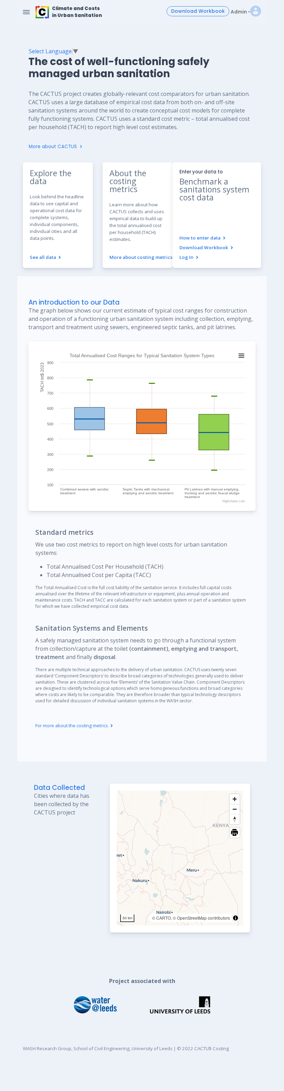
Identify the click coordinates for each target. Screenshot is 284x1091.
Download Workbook (198, 11)
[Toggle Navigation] (26, 12)
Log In (187, 257)
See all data (43, 257)
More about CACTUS (53, 146)
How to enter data (200, 238)
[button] (255, 12)
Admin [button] (239, 12)
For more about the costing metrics (72, 725)
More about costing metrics (141, 257)
